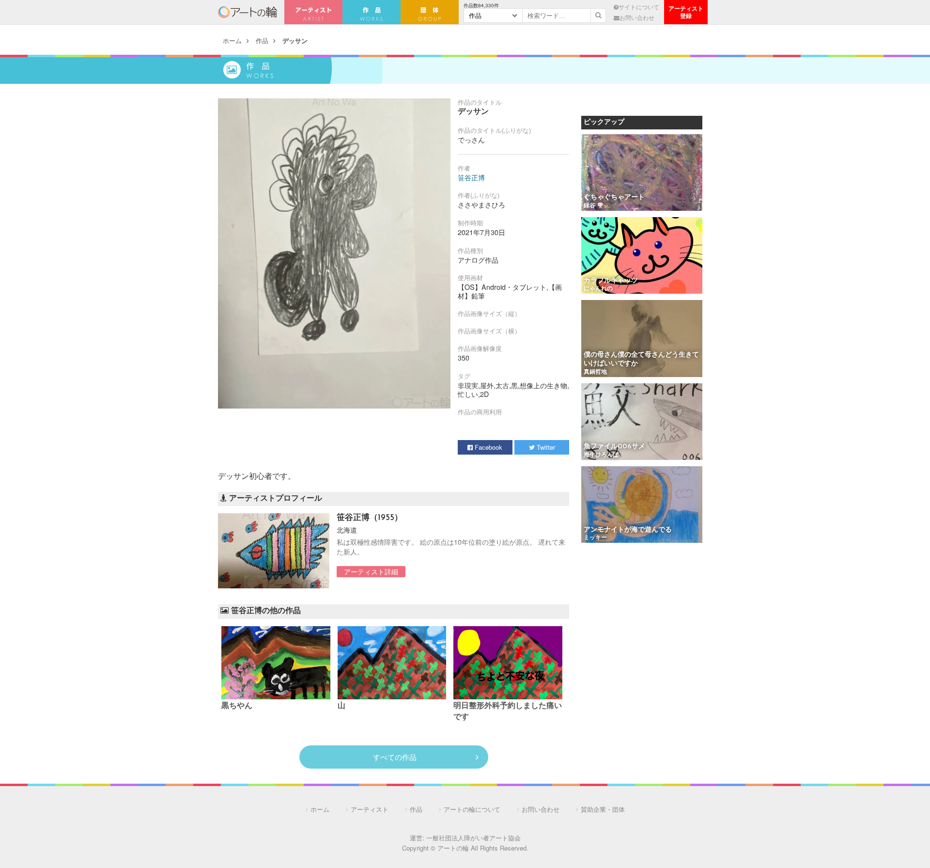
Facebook (487, 447)
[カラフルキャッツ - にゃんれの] (641, 256)
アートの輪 (247, 12)
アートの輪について (472, 809)
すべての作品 (395, 757)
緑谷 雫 (593, 206)
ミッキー (595, 538)
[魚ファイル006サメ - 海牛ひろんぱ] (641, 422)
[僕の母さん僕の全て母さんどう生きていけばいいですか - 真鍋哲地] (641, 339)
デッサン (295, 40)
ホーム (232, 40)
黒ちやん (236, 706)
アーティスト (313, 12)
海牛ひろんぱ (601, 455)
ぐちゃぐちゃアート (614, 197)
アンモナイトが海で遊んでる (628, 530)
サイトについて (639, 7)
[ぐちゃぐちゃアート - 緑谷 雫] (641, 173)
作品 (262, 40)
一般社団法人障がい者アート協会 (473, 837)
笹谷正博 (471, 177)
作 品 (371, 12)
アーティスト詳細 (371, 571)
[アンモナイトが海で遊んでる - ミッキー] (641, 505)
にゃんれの (598, 289)
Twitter (545, 447)
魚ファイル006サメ (614, 446)
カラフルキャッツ (611, 280)
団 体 (430, 12)
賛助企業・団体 (603, 809)
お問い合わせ (637, 17)
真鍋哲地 (595, 372)
